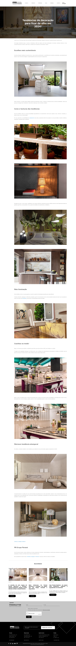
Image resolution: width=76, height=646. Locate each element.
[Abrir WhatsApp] (73, 643)
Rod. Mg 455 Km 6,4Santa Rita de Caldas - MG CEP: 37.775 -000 (28, 636)
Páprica (47, 643)
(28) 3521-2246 (41, 640)
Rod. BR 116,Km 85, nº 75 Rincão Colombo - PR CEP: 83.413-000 (13, 636)
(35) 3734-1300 (26, 640)
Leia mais (52, 594)
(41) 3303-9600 (11, 640)
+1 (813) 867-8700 (56, 640)
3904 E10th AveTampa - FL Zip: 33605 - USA (56, 636)
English (63, 2)
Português (64, 3)
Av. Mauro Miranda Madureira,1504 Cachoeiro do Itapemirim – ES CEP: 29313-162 (44, 636)
